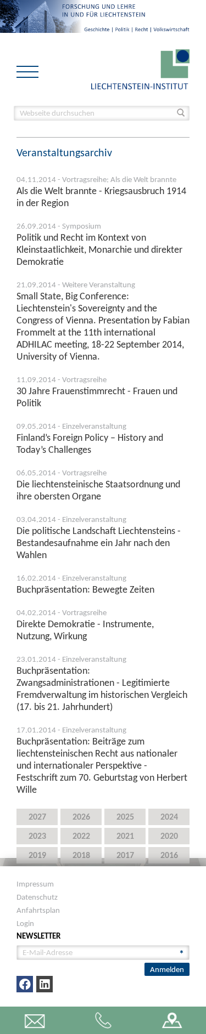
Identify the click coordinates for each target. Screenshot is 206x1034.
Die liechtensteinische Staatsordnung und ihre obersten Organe (98, 490)
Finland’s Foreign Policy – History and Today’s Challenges (89, 443)
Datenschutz (37, 897)
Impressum (35, 884)
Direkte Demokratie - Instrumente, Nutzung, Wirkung (85, 630)
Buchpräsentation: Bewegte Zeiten (85, 589)
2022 (81, 836)
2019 (37, 855)
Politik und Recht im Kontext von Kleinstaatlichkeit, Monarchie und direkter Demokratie (99, 249)
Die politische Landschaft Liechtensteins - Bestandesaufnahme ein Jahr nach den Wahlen (98, 543)
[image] (140, 68)
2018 (81, 855)
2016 (169, 855)
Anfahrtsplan (38, 910)
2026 (81, 816)
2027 (37, 816)
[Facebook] (24, 984)
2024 (169, 816)
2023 (37, 836)
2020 (169, 836)
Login (25, 923)
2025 (125, 816)
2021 (125, 836)
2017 (125, 855)
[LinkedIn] (44, 984)
